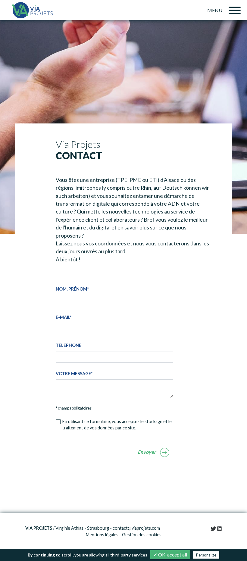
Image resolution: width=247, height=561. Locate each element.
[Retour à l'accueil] (32, 10)
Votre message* (74, 373)
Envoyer (147, 452)
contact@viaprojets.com (136, 528)
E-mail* (63, 317)
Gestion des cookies (141, 534)
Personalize (206, 555)
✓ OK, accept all (170, 554)
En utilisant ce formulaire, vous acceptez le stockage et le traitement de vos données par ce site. (117, 425)
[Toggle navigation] (234, 10)
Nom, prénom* (72, 288)
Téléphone (68, 345)
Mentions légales (102, 534)
